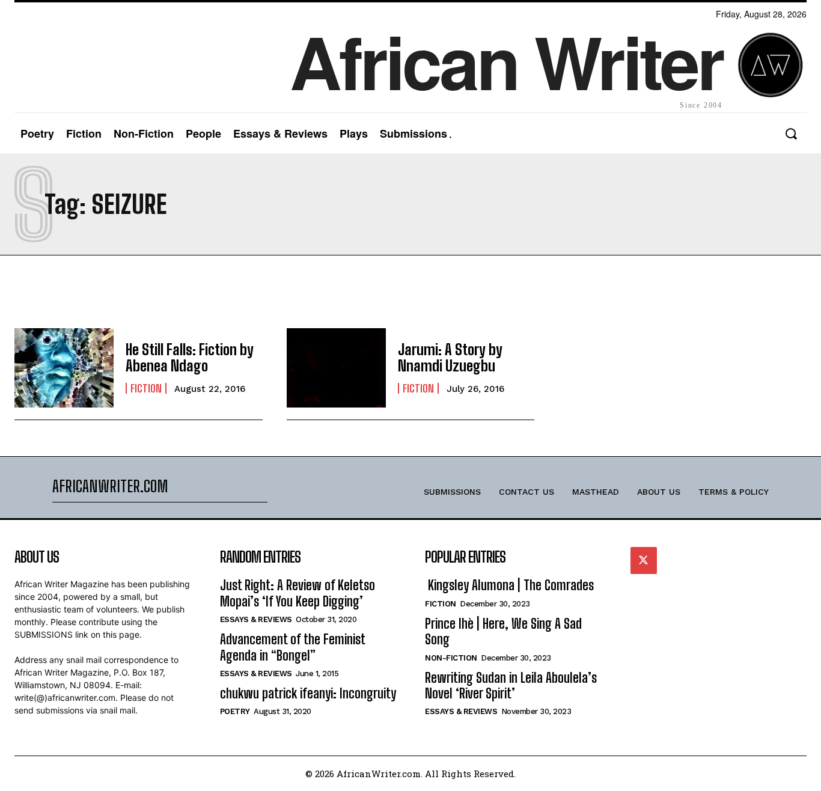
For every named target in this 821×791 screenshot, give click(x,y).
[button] (791, 134)
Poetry (235, 711)
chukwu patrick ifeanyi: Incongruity (308, 693)
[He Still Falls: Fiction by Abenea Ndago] (64, 368)
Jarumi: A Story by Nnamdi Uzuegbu (450, 357)
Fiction (146, 388)
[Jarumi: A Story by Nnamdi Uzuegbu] (336, 368)
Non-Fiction (451, 657)
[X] (643, 560)
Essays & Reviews (256, 619)
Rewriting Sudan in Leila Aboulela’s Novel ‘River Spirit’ (511, 685)
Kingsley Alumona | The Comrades (509, 585)
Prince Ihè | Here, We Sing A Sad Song (503, 631)
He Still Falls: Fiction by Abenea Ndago (190, 357)
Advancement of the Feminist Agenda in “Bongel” (292, 647)
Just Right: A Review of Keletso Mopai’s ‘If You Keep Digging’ (297, 593)
